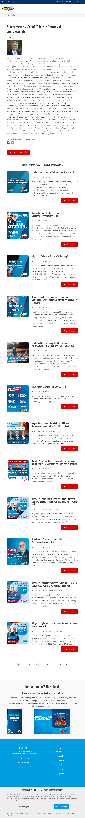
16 (51, 665)
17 (55, 665)
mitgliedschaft (61, 769)
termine (61, 760)
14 (42, 665)
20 (66, 665)
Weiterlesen (69, 201)
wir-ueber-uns (61, 751)
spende (61, 774)
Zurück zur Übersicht (18, 152)
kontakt (61, 765)
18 (60, 665)
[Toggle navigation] (80, 8)
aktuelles (61, 756)
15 (47, 665)
